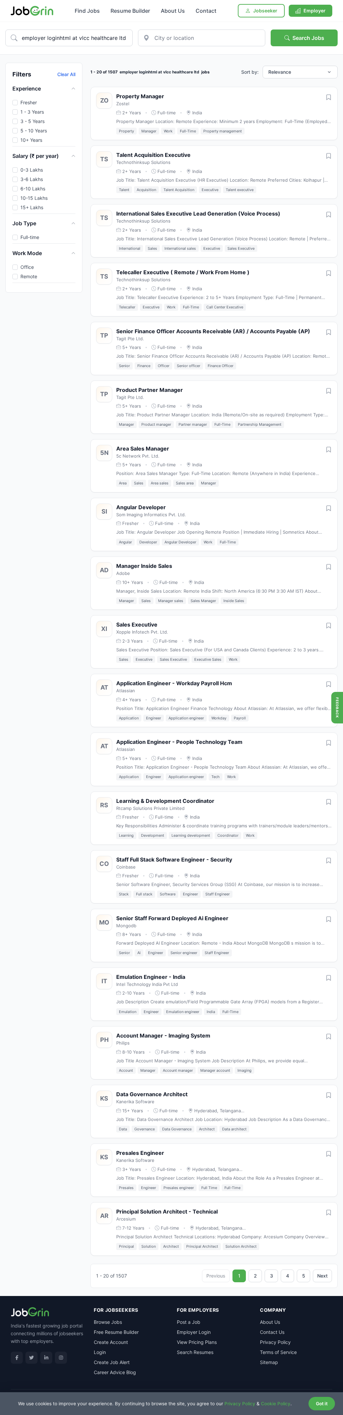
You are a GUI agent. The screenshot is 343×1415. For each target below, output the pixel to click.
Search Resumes (195, 1352)
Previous (215, 1276)
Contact (206, 10)
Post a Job (188, 1322)
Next (322, 1276)
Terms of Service (278, 1352)
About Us (173, 10)
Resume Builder (130, 10)
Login (100, 1352)
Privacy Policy (275, 1342)
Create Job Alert (112, 1362)
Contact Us (272, 1332)
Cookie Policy (275, 1403)
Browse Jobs (108, 1322)
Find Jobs (87, 10)
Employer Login (194, 1332)
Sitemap (269, 1362)
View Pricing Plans (197, 1342)
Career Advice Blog (115, 1372)
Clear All (66, 74)
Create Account (111, 1342)
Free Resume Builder (116, 1332)
